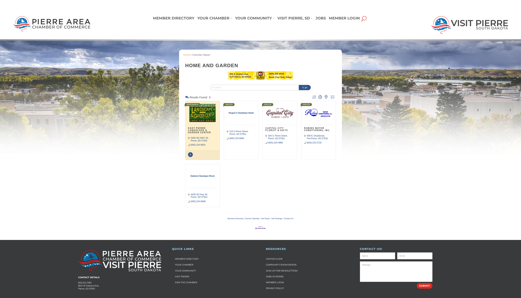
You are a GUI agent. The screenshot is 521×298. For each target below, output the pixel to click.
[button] (186, 97)
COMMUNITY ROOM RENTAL (281, 264)
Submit (424, 285)
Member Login (344, 18)
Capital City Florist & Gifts (276, 129)
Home (186, 55)
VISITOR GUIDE (274, 259)
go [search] (306, 87)
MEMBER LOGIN (275, 282)
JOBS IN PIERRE (275, 276)
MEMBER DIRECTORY (187, 259)
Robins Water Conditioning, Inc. (317, 129)
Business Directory (236, 219)
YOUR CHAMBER (184, 264)
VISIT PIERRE (182, 276)
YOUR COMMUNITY (185, 270)
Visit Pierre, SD (293, 18)
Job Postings (276, 219)
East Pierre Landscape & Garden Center (199, 130)
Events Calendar (252, 219)
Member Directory (173, 18)
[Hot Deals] (190, 156)
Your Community (253, 18)
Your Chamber (213, 18)
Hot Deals (265, 219)
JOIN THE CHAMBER (186, 282)
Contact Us (288, 219)
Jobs (321, 18)
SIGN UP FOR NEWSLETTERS (282, 270)
